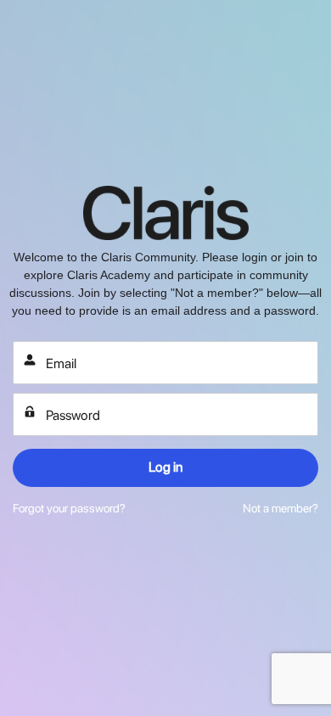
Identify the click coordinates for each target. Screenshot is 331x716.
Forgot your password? (69, 508)
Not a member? (280, 508)
